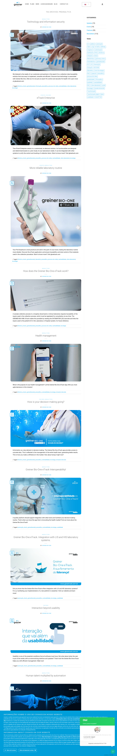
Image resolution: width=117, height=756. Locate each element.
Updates (43, 95)
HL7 (88, 64)
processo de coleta (53, 86)
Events (89, 27)
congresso (90, 50)
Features (48, 95)
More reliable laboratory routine (46, 168)
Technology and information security (46, 21)
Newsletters (46, 19)
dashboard (90, 52)
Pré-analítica (99, 79)
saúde (103, 85)
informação (38, 86)
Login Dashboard (47, 4)
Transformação (91, 91)
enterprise (90, 55)
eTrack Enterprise (46, 97)
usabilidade (60, 527)
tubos (102, 94)
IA (91, 64)
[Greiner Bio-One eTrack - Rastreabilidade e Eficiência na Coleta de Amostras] (18, 4)
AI (87, 44)
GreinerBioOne (91, 61)
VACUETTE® (98, 97)
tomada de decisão (61, 392)
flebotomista (90, 58)
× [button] (113, 719)
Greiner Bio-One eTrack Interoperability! (46, 469)
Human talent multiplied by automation (46, 675)
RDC (88, 85)
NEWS (37, 4)
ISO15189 (96, 67)
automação (20, 527)
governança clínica (100, 58)
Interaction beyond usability (46, 608)
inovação (89, 67)
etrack (24, 86)
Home (27, 4)
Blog (55, 4)
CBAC (88, 47)
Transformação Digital (93, 94)
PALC (88, 73)
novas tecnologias (99, 70)
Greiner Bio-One (46, 27)
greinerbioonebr (31, 86)
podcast (94, 73)
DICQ (96, 52)
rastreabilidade (63, 86)
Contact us (64, 4)
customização (98, 50)
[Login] (102, 4)
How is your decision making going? (45, 401)
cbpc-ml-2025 (95, 47)
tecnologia (15, 88)
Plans (32, 4)
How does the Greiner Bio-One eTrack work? (45, 271)
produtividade (90, 79)
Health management (45, 335)
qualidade (89, 82)
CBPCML (103, 47)
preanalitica (45, 86)
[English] (86, 4)
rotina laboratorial (71, 86)
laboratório (38, 259)
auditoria (92, 44)
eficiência (19, 86)
